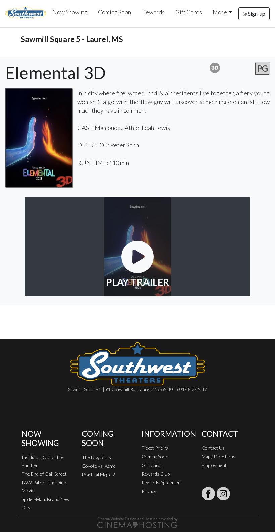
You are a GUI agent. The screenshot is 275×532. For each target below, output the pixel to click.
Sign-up (256, 13)
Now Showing (69, 12)
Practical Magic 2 (98, 474)
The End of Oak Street (44, 474)
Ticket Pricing (155, 448)
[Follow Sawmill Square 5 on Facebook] (208, 493)
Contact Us (213, 448)
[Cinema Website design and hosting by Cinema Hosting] (137, 522)
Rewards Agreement (162, 482)
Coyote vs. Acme (99, 466)
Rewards (153, 12)
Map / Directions (218, 456)
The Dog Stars (96, 457)
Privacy (149, 491)
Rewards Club (156, 474)
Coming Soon (114, 12)
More (220, 12)
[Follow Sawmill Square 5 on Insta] (223, 493)
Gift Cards (188, 12)
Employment (214, 465)
